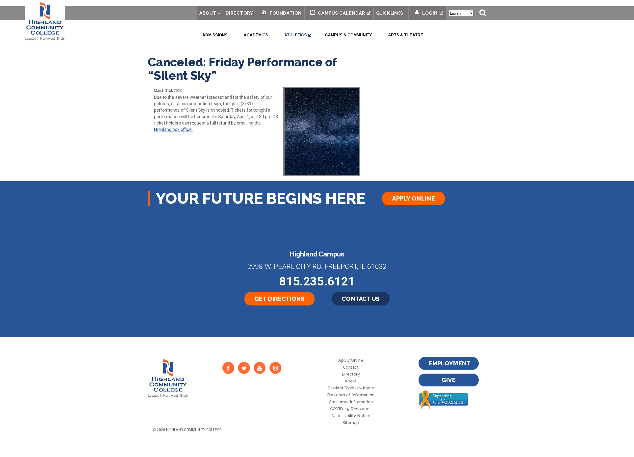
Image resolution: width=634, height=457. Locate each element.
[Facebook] (228, 368)
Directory (239, 13)
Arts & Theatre (405, 35)
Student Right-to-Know (351, 388)
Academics (256, 35)
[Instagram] (275, 368)
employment (449, 363)
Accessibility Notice (350, 415)
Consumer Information (351, 402)
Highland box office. (173, 129)
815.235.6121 (317, 281)
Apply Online (413, 198)
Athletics (295, 35)
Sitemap (351, 422)
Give (448, 379)
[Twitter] (244, 368)
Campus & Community (348, 35)
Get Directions (279, 298)
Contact (351, 367)
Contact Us (361, 298)
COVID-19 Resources (351, 408)
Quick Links (389, 13)
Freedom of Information (351, 395)
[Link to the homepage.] (45, 20)
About (207, 13)
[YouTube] (259, 368)
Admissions (215, 35)
